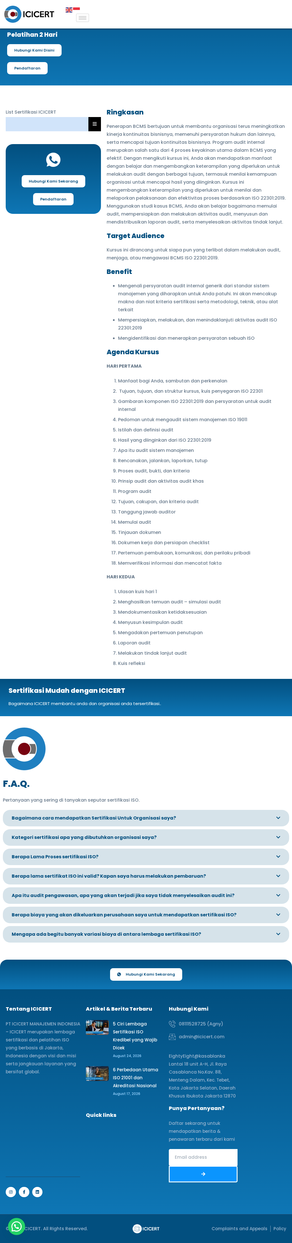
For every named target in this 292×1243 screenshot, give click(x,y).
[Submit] (203, 1174)
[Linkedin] (37, 1192)
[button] (16, 1226)
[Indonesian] (76, 9)
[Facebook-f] (24, 1192)
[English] (69, 9)
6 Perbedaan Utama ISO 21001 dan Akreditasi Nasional (135, 1078)
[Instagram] (11, 1192)
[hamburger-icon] (82, 18)
